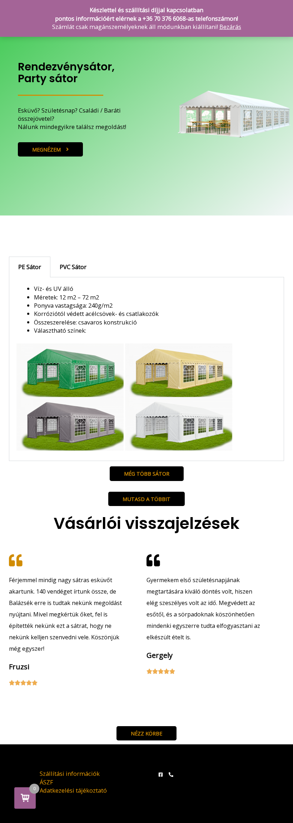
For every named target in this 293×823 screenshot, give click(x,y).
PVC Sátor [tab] (73, 267)
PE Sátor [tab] (29, 267)
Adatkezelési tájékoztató (73, 790)
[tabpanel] (146, 369)
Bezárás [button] (230, 27)
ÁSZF (46, 782)
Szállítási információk (70, 773)
